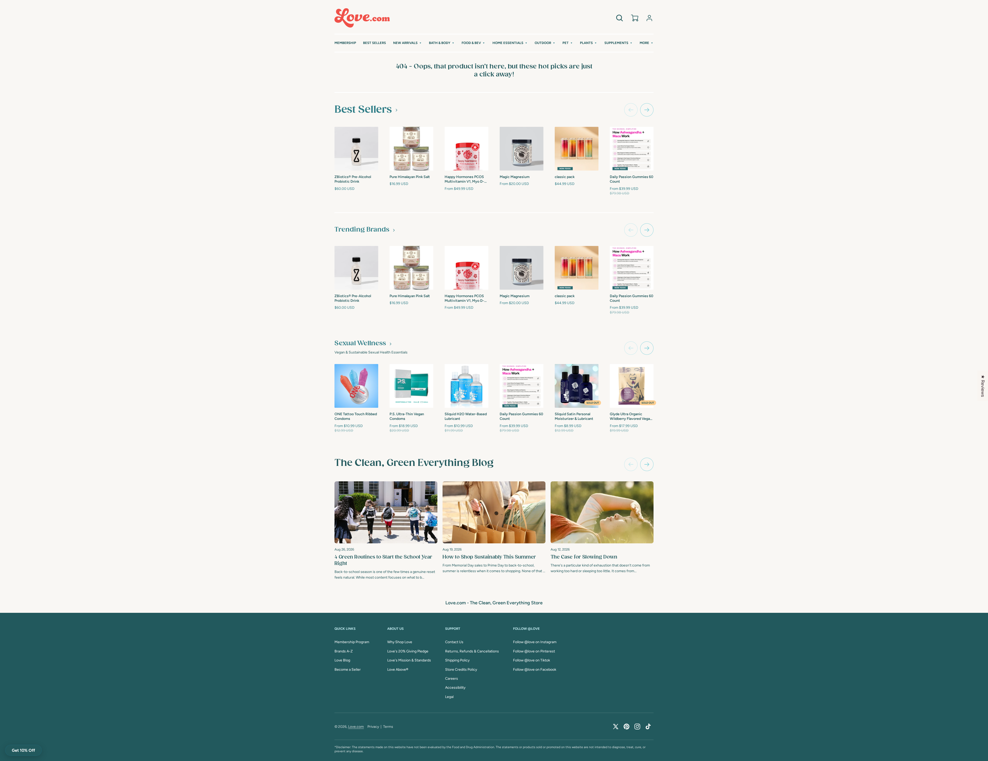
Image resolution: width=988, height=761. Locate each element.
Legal (449, 697)
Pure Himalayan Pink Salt (410, 177)
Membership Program (351, 642)
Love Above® (397, 669)
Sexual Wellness (360, 343)
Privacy (373, 726)
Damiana (727, 413)
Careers (451, 678)
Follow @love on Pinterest (534, 651)
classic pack (565, 177)
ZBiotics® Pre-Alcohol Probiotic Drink (352, 179)
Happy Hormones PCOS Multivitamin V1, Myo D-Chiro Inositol (464, 179)
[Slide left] (631, 110)
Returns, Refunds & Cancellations (472, 651)
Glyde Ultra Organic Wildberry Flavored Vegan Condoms (631, 416)
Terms (388, 726)
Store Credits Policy (461, 669)
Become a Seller (347, 669)
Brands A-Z (343, 651)
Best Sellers (363, 109)
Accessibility (455, 687)
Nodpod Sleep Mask (791, 176)
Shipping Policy (457, 660)
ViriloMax (673, 413)
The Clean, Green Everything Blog (413, 463)
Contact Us (454, 642)
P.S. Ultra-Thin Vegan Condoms (407, 416)
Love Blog (342, 660)
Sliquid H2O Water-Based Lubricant (466, 416)
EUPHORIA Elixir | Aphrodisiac (734, 178)
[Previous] (631, 464)
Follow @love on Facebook (534, 669)
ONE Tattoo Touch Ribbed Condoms (355, 416)
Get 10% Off (23, 750)
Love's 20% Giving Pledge (407, 651)
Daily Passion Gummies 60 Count (631, 179)
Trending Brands (361, 230)
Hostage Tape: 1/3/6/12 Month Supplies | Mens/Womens (904, 178)
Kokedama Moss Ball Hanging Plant (681, 178)
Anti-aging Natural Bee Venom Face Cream (959, 178)
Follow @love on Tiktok (531, 660)
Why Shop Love (399, 642)
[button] (407, 43)
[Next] (647, 464)
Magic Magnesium (515, 177)
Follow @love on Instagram (535, 642)
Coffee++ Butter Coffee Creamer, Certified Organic (850, 178)
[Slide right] (647, 110)
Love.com (356, 726)
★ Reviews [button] (983, 386)
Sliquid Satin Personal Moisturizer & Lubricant (574, 416)
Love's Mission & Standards (409, 660)
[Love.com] (362, 18)
